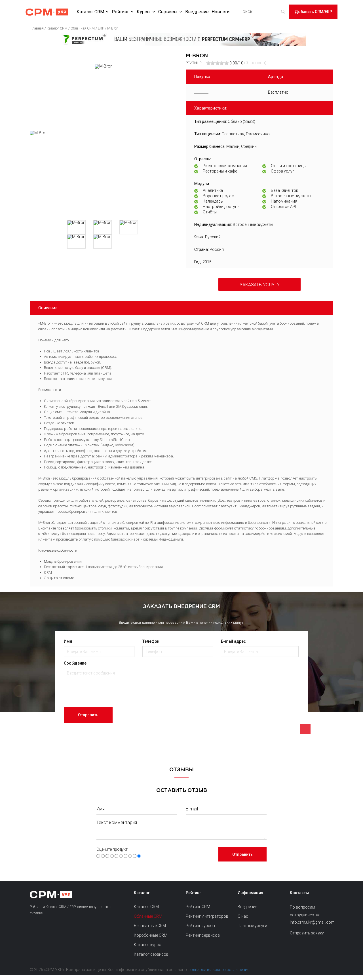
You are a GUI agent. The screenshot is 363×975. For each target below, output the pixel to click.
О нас (243, 916)
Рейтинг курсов (200, 925)
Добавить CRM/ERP (313, 11)
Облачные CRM (148, 916)
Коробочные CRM (150, 935)
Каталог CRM (90, 11)
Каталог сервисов (151, 954)
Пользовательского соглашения (219, 969)
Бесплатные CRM (150, 925)
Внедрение (197, 11)
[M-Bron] (103, 173)
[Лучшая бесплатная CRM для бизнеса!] (181, 39)
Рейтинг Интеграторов (207, 916)
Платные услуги (252, 925)
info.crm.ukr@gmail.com (311, 922)
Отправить (88, 715)
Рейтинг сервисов (203, 935)
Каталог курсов (149, 944)
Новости (220, 11)
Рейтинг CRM (198, 906)
